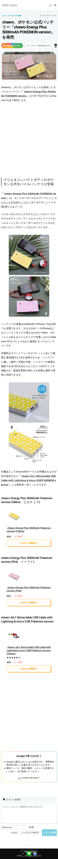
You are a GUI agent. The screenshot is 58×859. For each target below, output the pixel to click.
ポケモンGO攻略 (14, 16)
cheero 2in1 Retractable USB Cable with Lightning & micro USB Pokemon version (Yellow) (29, 650)
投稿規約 (14, 832)
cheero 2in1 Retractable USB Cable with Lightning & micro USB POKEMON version (28, 480)
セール (4, 16)
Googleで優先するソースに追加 (21, 761)
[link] (29, 255)
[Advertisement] (29, 139)
